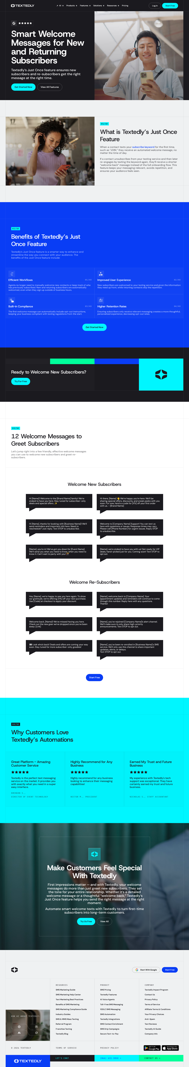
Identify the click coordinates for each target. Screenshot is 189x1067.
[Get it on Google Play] (152, 1048)
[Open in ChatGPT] (19, 1026)
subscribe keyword (143, 147)
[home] (23, 5)
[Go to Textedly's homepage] (14, 970)
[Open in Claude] (19, 1032)
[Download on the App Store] (170, 1048)
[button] (60, 5)
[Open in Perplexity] (36, 1026)
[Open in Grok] (36, 1032)
